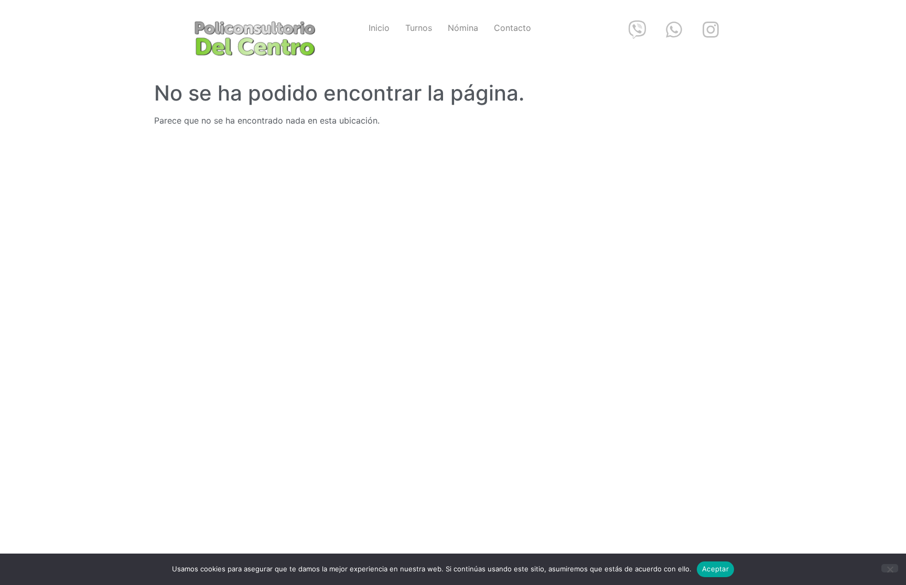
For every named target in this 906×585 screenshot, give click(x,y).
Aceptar (715, 569)
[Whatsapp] (673, 29)
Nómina (463, 28)
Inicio (379, 28)
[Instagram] (710, 29)
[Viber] (637, 29)
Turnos (418, 28)
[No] (889, 568)
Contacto (512, 28)
